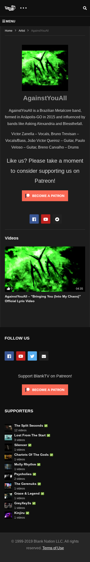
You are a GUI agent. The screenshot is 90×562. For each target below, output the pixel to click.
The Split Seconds (28, 425)
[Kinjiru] (8, 515)
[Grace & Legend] (8, 495)
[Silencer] (8, 447)
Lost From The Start (30, 435)
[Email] (43, 356)
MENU (10, 21)
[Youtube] (45, 219)
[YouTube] (20, 356)
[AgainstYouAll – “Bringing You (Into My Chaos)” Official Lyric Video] (45, 269)
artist (22, 30)
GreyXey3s (22, 503)
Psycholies (23, 474)
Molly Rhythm (25, 464)
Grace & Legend (27, 493)
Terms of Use (53, 548)
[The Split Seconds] (8, 427)
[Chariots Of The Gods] (8, 457)
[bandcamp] (57, 219)
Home (8, 30)
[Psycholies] (8, 476)
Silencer (20, 445)
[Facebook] (34, 219)
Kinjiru (19, 513)
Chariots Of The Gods (31, 454)
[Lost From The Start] (8, 437)
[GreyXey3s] (8, 505)
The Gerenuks (25, 484)
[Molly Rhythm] (8, 466)
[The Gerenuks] (8, 486)
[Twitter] (32, 356)
